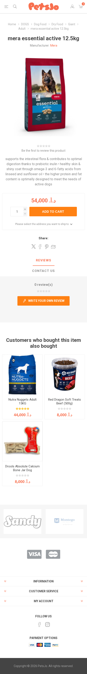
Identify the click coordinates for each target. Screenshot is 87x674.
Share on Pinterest (47, 246)
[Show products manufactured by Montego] (64, 521)
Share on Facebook (40, 246)
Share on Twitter (33, 246)
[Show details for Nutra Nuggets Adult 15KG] (22, 374)
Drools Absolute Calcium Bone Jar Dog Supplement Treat (22, 470)
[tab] (43, 260)
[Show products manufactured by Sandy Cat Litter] (22, 521)
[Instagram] (47, 624)
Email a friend (53, 246)
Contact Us (43, 271)
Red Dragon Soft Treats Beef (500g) (64, 401)
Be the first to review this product (43, 150)
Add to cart (53, 211)
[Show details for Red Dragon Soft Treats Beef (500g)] (65, 374)
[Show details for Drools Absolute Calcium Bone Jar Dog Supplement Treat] (22, 441)
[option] (22, 521)
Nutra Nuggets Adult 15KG (22, 401)
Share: (43, 238)
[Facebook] (39, 624)
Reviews (43, 260)
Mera (53, 45)
